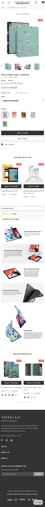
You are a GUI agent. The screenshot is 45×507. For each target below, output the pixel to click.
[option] (22, 39)
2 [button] (22, 202)
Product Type (5, 93)
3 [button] (24, 202)
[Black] (25, 397)
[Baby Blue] (31, 397)
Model (3, 97)
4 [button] (21, 402)
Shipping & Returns (11, 219)
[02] (5, 395)
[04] (12, 395)
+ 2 (16, 395)
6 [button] (25, 402)
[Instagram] (7, 440)
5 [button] (23, 402)
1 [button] (20, 202)
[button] (5, 77)
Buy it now (22, 139)
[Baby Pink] (35, 397)
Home (3, 8)
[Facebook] (2, 440)
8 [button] (29, 402)
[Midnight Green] (28, 397)
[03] (9, 395)
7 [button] (27, 402)
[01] (2, 395)
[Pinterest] (12, 440)
